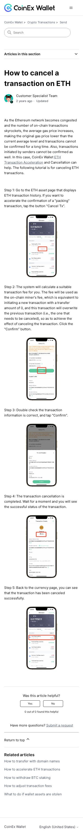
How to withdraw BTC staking (27, 778)
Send (63, 22)
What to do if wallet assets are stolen (33, 794)
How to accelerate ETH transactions (32, 769)
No (53, 703)
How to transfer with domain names (32, 761)
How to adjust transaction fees (28, 786)
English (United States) (57, 827)
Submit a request (59, 725)
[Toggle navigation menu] (71, 7)
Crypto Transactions (41, 22)
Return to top (15, 740)
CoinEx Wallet (13, 22)
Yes (30, 703)
